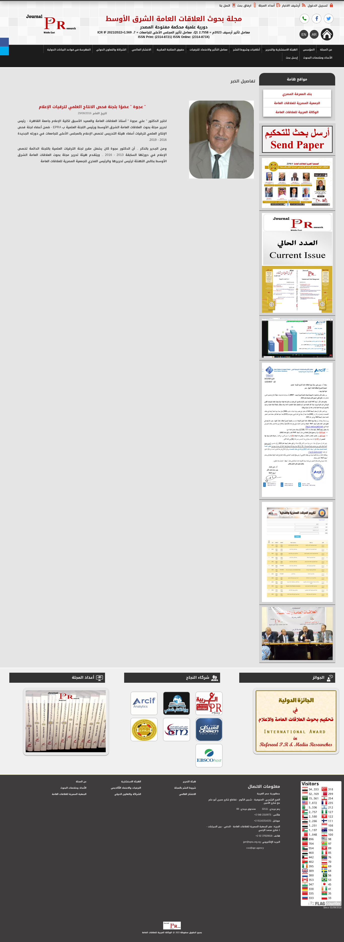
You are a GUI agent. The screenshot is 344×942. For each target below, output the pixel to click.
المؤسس (309, 49)
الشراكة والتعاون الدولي (111, 49)
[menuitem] (325, 49)
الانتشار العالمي (141, 49)
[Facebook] (4, 42)
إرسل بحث (292, 57)
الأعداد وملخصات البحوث (317, 57)
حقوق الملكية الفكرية (170, 49)
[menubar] (172, 53)
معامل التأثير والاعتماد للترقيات (208, 49)
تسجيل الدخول (317, 5)
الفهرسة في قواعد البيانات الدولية (69, 49)
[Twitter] (4, 51)
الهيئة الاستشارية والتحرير (281, 49)
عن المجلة (326, 49)
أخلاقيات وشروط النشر (246, 49)
